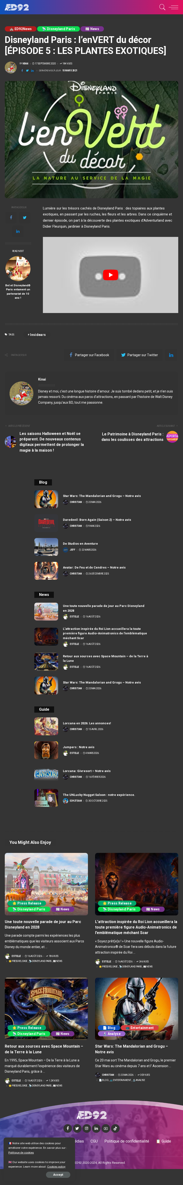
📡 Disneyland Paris (58, 29)
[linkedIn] (32, 71)
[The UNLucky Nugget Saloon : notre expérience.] (46, 798)
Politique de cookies (21, 1152)
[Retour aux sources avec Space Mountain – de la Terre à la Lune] (46, 662)
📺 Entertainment (140, 1028)
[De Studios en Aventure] (46, 547)
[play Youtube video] (110, 275)
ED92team (76, 801)
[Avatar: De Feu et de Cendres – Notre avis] (46, 571)
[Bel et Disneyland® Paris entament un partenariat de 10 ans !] (17, 268)
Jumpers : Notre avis (78, 747)
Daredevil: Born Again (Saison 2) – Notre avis (97, 520)
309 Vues (145, 1075)
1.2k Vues (54, 1081)
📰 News (92, 29)
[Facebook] (22, 71)
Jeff (72, 550)
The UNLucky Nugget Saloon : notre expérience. (99, 795)
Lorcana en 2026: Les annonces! (87, 723)
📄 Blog (109, 1028)
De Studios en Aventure (80, 543)
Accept (58, 1174)
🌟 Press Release (26, 903)
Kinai (25, 64)
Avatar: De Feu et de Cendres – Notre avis (94, 567)
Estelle (74, 617)
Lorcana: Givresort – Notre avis (87, 771)
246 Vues (144, 962)
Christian (76, 502)
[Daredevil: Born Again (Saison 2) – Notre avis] (46, 523)
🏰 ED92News (21, 29)
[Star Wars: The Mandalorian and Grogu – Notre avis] (46, 499)
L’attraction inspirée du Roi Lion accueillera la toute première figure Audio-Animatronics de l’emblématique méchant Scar (105, 633)
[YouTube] (106, 1128)
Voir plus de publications (153, 379)
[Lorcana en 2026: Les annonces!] (46, 726)
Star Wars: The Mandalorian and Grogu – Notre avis (102, 496)
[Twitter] (27, 71)
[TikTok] (115, 1128)
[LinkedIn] (96, 1128)
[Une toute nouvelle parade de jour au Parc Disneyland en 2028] (46, 612)
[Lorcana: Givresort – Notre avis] (46, 774)
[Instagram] (86, 1128)
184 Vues (67, 64)
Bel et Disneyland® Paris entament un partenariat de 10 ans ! (17, 292)
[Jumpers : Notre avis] (46, 750)
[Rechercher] (161, 7)
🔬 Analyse (112, 1034)
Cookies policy (56, 1166)
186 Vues (53, 956)
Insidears (38, 335)
